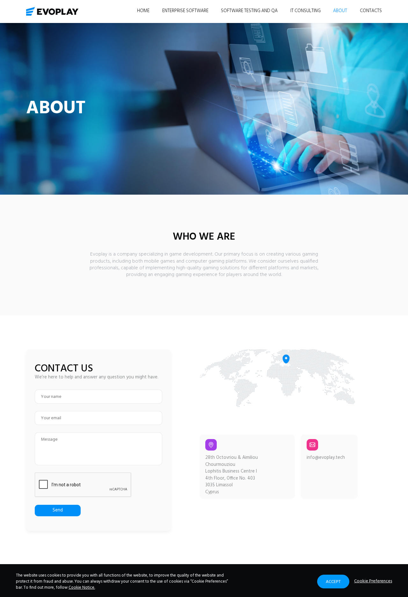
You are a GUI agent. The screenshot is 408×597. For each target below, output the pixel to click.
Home (143, 11)
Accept (333, 582)
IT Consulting (305, 11)
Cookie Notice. (82, 587)
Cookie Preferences (373, 581)
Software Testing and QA (249, 11)
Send (58, 510)
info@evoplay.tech (326, 457)
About (340, 11)
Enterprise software (185, 11)
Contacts (371, 11)
